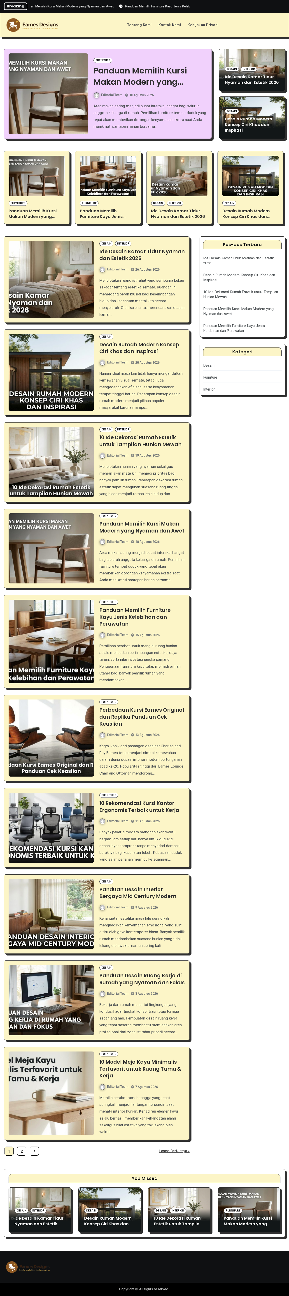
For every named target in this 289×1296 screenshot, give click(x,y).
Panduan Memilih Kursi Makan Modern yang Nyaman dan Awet (141, 527)
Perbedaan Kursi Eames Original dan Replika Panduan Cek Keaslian (141, 716)
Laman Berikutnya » (174, 1151)
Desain (232, 69)
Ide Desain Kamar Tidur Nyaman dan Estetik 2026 (252, 79)
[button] (205, 97)
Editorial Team (112, 95)
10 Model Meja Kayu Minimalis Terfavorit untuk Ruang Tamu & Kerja (140, 1068)
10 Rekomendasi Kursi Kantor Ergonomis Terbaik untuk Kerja (139, 807)
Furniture (103, 60)
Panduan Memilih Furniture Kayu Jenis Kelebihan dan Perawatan (148, 82)
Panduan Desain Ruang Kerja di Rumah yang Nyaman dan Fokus (142, 979)
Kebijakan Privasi (203, 25)
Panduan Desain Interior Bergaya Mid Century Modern (137, 893)
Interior (249, 69)
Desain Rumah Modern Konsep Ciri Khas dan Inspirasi (248, 124)
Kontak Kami (169, 25)
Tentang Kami (139, 25)
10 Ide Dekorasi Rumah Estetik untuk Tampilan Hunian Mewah (246, 216)
